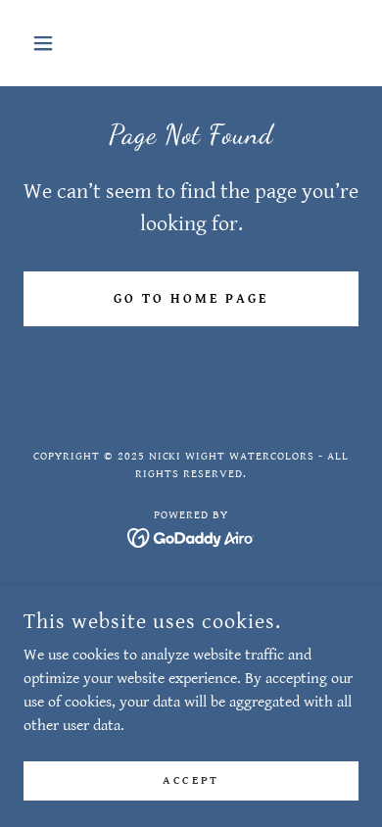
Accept (190, 780)
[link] (191, 537)
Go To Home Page (191, 299)
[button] (48, 43)
